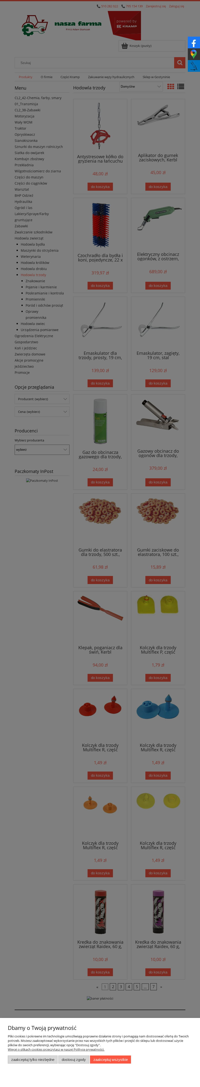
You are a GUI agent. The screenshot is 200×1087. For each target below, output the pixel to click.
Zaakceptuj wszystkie (110, 1059)
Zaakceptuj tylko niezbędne (32, 1059)
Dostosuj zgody (74, 1059)
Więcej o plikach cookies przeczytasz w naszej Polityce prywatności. (56, 1049)
